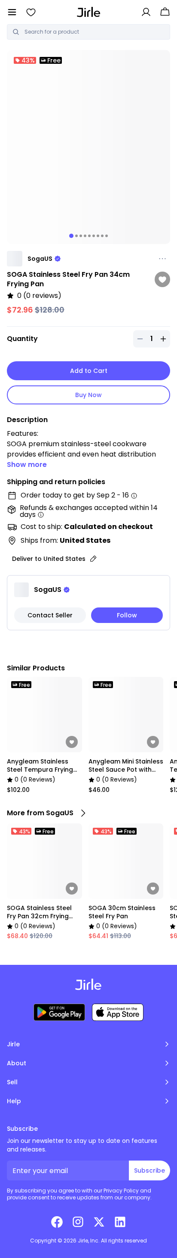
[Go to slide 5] (89, 236)
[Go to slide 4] (85, 236)
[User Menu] (146, 12)
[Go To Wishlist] (31, 12)
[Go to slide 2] (76, 236)
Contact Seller (50, 615)
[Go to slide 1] (71, 236)
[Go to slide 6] (93, 236)
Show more (27, 464)
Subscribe (149, 1170)
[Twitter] (99, 1222)
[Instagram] (78, 1222)
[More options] (162, 258)
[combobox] (94, 32)
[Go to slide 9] (106, 236)
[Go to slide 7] (98, 236)
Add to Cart (88, 370)
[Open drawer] (12, 12)
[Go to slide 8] (102, 236)
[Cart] (165, 12)
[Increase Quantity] (163, 338)
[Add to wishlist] (162, 279)
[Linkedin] (120, 1222)
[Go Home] (88, 12)
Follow (127, 615)
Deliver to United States (48, 558)
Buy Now (88, 395)
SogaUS (39, 258)
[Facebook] (57, 1222)
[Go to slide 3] (80, 236)
